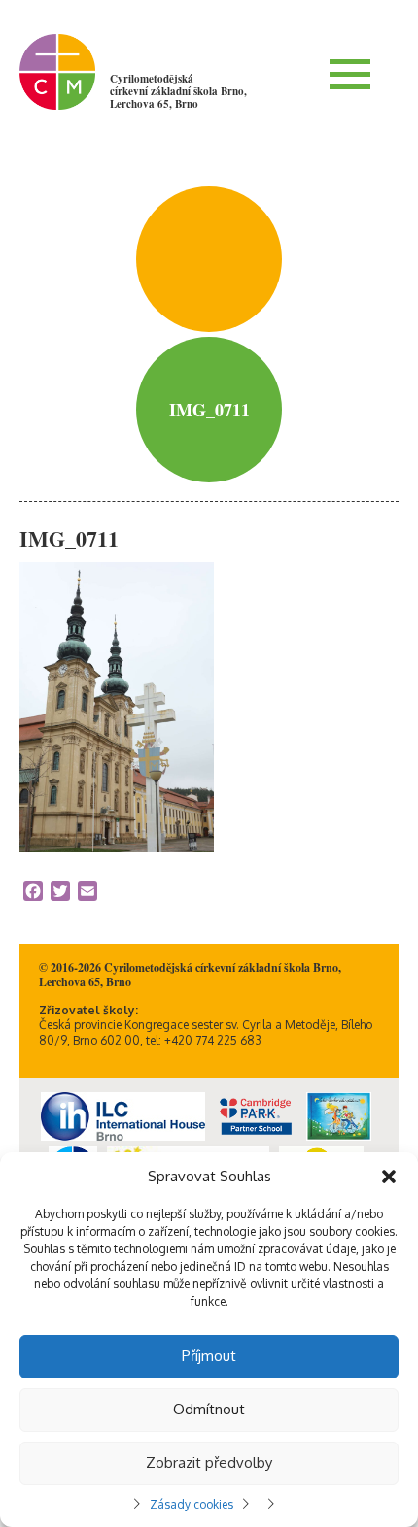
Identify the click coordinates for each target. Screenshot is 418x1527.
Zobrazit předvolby (209, 1462)
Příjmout (209, 1355)
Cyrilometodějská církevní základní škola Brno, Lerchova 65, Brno (178, 91)
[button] (389, 1176)
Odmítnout (209, 1409)
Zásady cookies (191, 1504)
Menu (350, 73)
